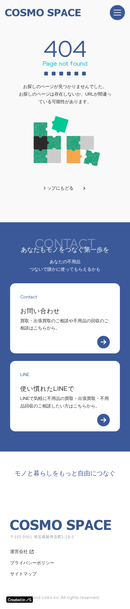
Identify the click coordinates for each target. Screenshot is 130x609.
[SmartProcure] (43, 13)
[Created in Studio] (19, 599)
